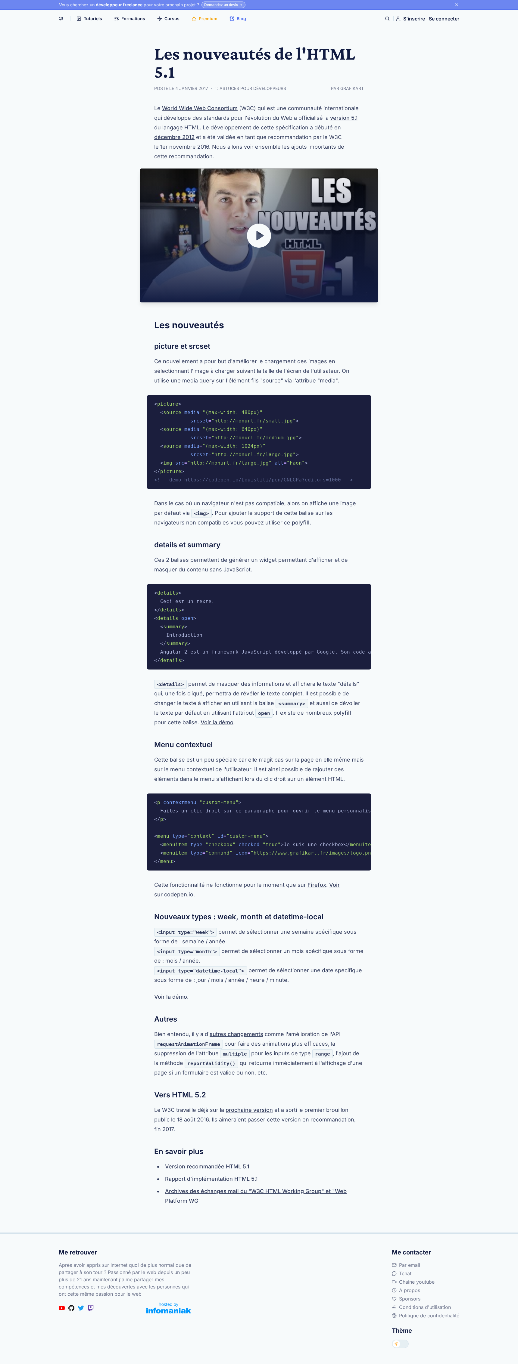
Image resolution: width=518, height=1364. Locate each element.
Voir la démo (217, 722)
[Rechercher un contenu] (387, 18)
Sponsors (409, 1299)
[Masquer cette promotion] (456, 4)
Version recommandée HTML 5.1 (207, 1166)
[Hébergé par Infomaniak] (168, 1307)
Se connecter (444, 19)
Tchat (405, 1273)
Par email (409, 1265)
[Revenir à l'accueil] (61, 18)
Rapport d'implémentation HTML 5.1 (211, 1179)
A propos (409, 1290)
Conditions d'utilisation (425, 1307)
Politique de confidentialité (429, 1316)
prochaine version (249, 1110)
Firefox (316, 885)
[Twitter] (81, 1308)
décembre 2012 (174, 137)
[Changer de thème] (400, 1344)
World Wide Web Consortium (200, 108)
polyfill (301, 522)
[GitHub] (71, 1308)
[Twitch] (91, 1308)
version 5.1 (343, 118)
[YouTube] (62, 1308)
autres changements (236, 1034)
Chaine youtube (417, 1282)
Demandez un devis (221, 4)
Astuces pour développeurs (253, 88)
